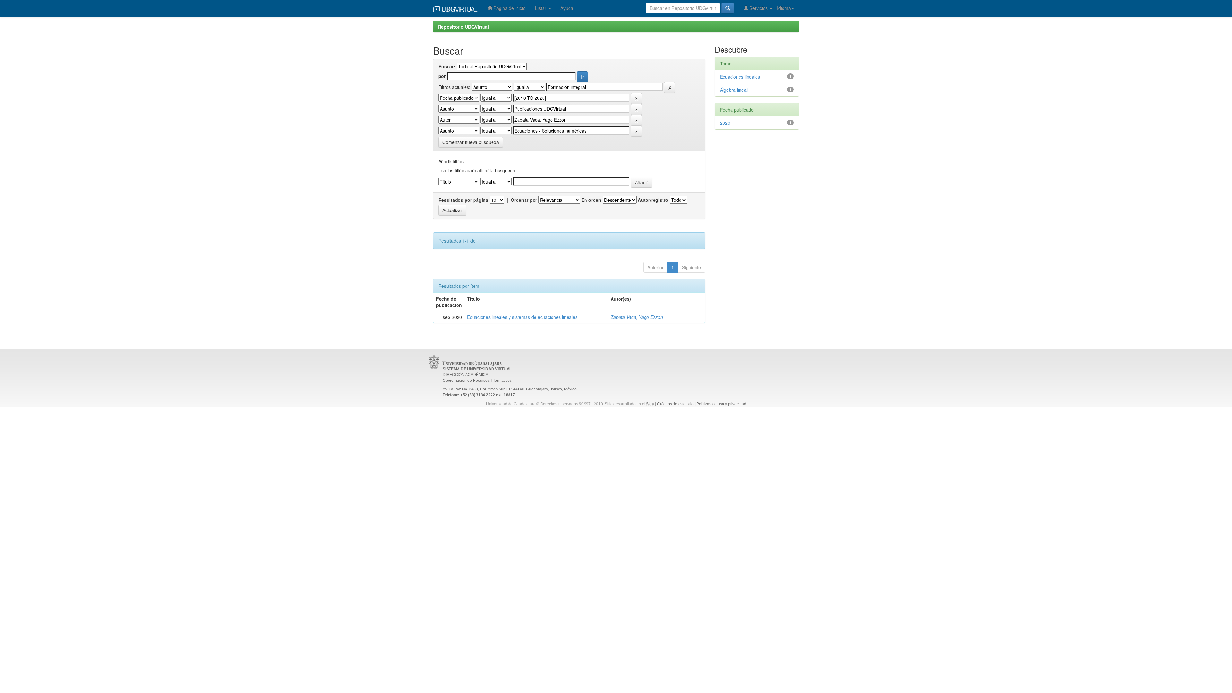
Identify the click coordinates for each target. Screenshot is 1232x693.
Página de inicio (509, 8)
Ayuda (566, 8)
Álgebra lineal (734, 90)
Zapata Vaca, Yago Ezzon (637, 317)
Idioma (784, 8)
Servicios (758, 8)
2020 (725, 123)
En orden (591, 200)
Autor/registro (653, 200)
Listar (541, 8)
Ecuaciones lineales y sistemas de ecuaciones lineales (522, 317)
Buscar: (446, 66)
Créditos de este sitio (675, 404)
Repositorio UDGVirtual (463, 26)
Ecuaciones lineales (740, 76)
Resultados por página (463, 200)
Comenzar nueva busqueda (470, 142)
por (442, 76)
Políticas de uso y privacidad (721, 404)
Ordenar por (524, 200)
